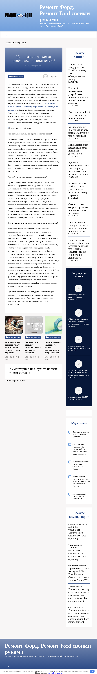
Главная (9, 42)
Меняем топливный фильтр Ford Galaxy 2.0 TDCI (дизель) (77, 532)
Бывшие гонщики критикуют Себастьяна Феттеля (79, 348)
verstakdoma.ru (55, 673)
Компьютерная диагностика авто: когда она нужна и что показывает (78, 131)
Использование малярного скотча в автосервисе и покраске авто (78, 226)
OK (92, 671)
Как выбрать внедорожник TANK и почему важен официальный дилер (77, 72)
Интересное (20, 42)
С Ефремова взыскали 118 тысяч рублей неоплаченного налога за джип (78, 322)
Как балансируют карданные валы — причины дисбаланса (79, 149)
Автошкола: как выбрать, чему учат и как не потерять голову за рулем (77, 189)
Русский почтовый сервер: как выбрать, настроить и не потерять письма (78, 168)
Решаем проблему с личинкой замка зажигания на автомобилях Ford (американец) (78, 595)
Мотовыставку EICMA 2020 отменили (78, 398)
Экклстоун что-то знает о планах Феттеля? (76, 297)
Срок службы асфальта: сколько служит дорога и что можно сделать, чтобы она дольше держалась (79, 248)
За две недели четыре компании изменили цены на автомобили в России (78, 373)
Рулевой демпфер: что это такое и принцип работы (79, 114)
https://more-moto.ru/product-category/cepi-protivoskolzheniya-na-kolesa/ (33, 106)
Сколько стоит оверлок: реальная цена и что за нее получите (79, 209)
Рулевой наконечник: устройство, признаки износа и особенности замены (78, 95)
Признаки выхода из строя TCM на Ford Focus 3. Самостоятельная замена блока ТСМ (79, 574)
